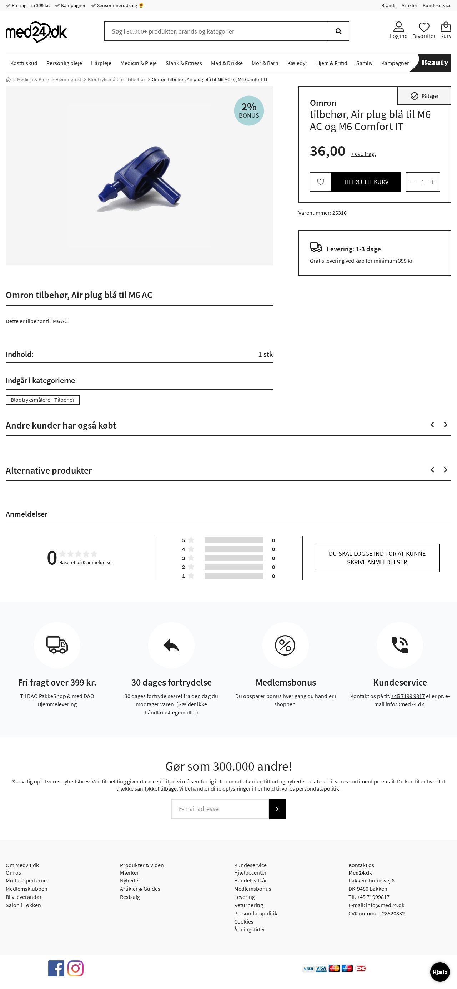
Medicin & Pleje (138, 62)
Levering (244, 896)
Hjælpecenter (250, 872)
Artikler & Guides (140, 888)
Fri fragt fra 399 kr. (30, 5)
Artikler (409, 5)
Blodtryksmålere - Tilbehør (116, 79)
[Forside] (8, 79)
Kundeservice (437, 5)
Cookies (243, 921)
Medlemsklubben (26, 888)
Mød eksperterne (26, 880)
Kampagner (73, 5)
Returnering (248, 905)
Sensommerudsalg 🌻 (120, 5)
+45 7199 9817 (408, 695)
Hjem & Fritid (331, 62)
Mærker (129, 872)
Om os (13, 872)
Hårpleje (101, 62)
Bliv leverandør (24, 896)
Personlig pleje (64, 62)
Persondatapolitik (255, 913)
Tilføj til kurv (365, 182)
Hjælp (440, 971)
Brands (388, 5)
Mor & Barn (265, 62)
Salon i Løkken (23, 905)
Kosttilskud (23, 62)
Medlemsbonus (252, 888)
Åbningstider (249, 929)
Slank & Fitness (184, 62)
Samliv (364, 62)
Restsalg (130, 896)
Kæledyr (297, 62)
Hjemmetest (68, 79)
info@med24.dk (405, 704)
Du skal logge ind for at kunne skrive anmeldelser (377, 557)
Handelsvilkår (250, 880)
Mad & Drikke (227, 62)
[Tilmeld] (277, 809)
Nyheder (130, 880)
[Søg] (338, 31)
